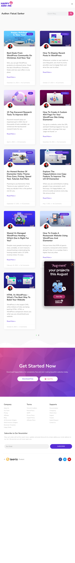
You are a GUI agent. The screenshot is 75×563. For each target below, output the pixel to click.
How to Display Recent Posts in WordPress (54, 54)
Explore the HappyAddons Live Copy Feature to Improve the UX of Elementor (54, 175)
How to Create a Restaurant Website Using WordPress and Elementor (55, 237)
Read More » (11, 77)
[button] (72, 264)
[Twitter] (65, 459)
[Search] (71, 14)
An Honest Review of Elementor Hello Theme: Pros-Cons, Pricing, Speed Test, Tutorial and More (19, 175)
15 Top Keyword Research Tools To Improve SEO (19, 113)
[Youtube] (69, 459)
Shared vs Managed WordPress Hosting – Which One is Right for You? (18, 237)
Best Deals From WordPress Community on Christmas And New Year (19, 55)
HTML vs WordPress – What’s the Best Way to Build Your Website (18, 297)
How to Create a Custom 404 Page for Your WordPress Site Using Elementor (55, 116)
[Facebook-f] (60, 459)
